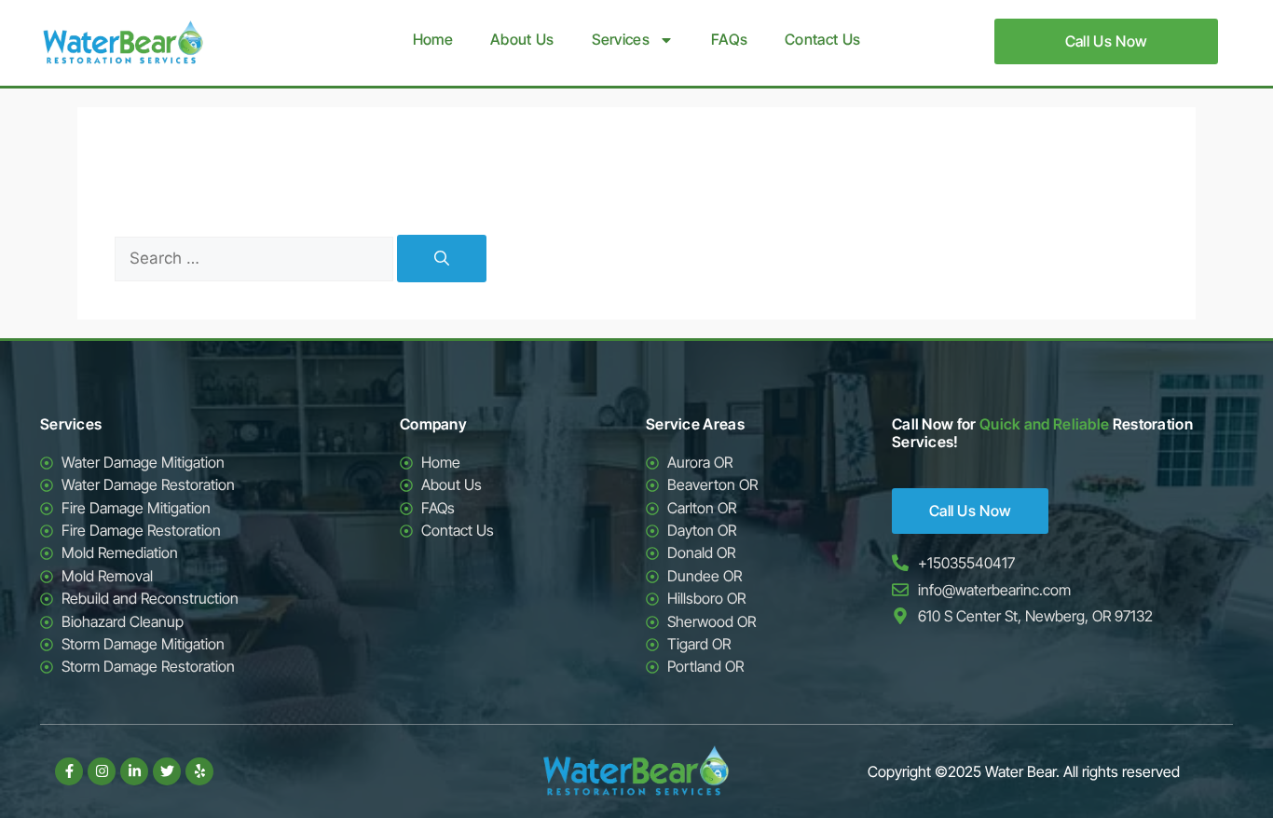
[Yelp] (199, 771)
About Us (522, 39)
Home (433, 39)
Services (621, 39)
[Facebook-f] (69, 771)
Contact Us (822, 39)
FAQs (729, 39)
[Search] (441, 258)
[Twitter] (167, 771)
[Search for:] (256, 258)
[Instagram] (102, 771)
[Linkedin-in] (134, 771)
